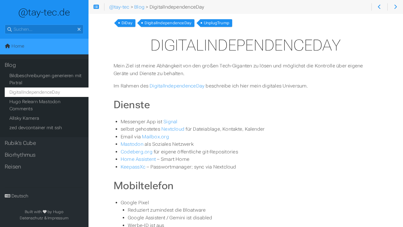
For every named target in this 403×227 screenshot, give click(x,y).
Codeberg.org (137, 152)
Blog (10, 65)
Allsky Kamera (24, 118)
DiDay (127, 23)
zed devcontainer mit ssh (35, 127)
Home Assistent (138, 159)
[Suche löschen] (79, 29)
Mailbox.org (155, 137)
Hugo (58, 212)
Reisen (13, 167)
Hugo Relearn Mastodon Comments (34, 105)
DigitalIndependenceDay (168, 23)
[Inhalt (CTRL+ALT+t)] (96, 7)
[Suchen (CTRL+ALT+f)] (9, 29)
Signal (170, 121)
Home (17, 46)
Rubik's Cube (20, 143)
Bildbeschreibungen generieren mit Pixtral (45, 79)
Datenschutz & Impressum (44, 218)
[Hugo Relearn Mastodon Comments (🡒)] (395, 7)
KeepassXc (133, 167)
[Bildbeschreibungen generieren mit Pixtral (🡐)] (379, 7)
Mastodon (132, 144)
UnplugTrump (217, 23)
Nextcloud (172, 129)
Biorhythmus (20, 155)
